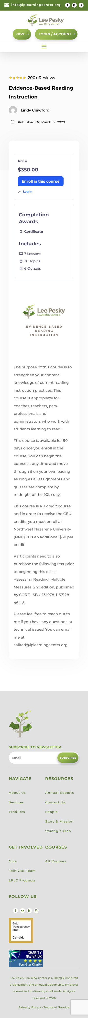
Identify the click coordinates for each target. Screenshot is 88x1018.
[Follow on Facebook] (67, 5)
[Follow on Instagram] (81, 5)
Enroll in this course (41, 181)
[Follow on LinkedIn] (74, 5)
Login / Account (55, 34)
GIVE (20, 34)
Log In (27, 191)
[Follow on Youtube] (22, 910)
